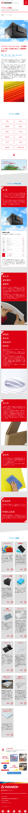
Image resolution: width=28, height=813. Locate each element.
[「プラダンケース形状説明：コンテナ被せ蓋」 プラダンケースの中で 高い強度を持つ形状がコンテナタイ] (5, 767)
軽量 (7, 121)
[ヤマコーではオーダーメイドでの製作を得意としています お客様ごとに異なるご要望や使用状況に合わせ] (14, 758)
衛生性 (20, 142)
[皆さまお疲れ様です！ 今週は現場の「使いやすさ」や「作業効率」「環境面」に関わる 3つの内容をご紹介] (5, 758)
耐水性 (20, 131)
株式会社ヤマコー (6, 3)
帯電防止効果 (20, 147)
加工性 (7, 142)
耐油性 (20, 137)
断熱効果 (7, 147)
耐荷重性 (7, 126)
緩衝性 (20, 126)
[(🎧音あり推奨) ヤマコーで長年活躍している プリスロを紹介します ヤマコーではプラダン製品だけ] (23, 767)
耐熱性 (7, 131)
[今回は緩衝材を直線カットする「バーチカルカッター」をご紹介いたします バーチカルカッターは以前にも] (23, 758)
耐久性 (20, 121)
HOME (2, 15)
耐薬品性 (7, 137)
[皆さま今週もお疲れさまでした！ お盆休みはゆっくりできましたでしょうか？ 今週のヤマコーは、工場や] (14, 767)
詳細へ (8, 569)
